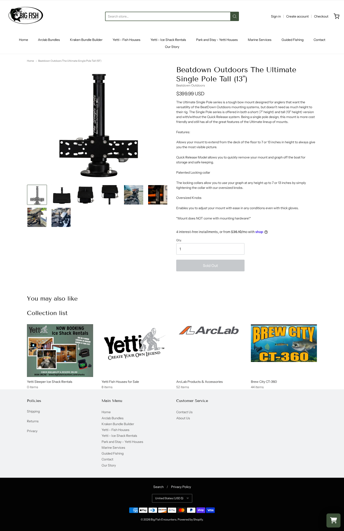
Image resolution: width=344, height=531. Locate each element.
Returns (33, 421)
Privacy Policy (181, 487)
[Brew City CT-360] (284, 343)
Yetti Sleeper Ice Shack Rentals (49, 382)
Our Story (172, 47)
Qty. (179, 240)
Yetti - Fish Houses (126, 40)
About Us (183, 418)
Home (23, 40)
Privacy (32, 431)
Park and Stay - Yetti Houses (217, 40)
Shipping (33, 411)
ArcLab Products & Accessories (199, 382)
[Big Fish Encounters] (26, 16)
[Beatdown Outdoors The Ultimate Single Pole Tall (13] (37, 195)
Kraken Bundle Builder (86, 40)
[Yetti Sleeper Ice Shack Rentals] (60, 350)
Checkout (321, 16)
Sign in (276, 16)
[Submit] (234, 16)
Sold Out (210, 265)
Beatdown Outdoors (190, 85)
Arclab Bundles (49, 40)
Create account (297, 16)
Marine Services (259, 40)
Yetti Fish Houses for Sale (120, 382)
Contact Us (184, 412)
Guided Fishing (293, 40)
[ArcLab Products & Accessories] (209, 331)
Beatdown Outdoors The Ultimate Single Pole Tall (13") (69, 60)
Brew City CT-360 (264, 382)
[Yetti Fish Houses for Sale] (135, 344)
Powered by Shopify (190, 519)
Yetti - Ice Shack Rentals (168, 40)
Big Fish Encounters (163, 519)
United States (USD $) (169, 498)
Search (158, 487)
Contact (319, 40)
